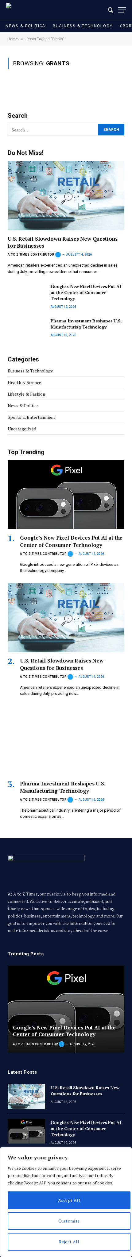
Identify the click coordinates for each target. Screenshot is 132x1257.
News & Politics (25, 25)
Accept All (69, 1200)
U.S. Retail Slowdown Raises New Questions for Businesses (61, 664)
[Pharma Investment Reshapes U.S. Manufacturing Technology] (26, 329)
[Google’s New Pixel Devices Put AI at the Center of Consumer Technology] (26, 295)
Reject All (69, 1241)
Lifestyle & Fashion (26, 394)
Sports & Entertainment (31, 417)
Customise (69, 1221)
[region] (66, 1202)
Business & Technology (82, 25)
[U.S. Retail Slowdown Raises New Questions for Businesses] (66, 195)
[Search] (111, 10)
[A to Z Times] (24, 10)
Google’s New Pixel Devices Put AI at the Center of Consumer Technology (86, 292)
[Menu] (122, 10)
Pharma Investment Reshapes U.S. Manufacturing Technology (86, 324)
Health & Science (24, 382)
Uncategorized (22, 429)
